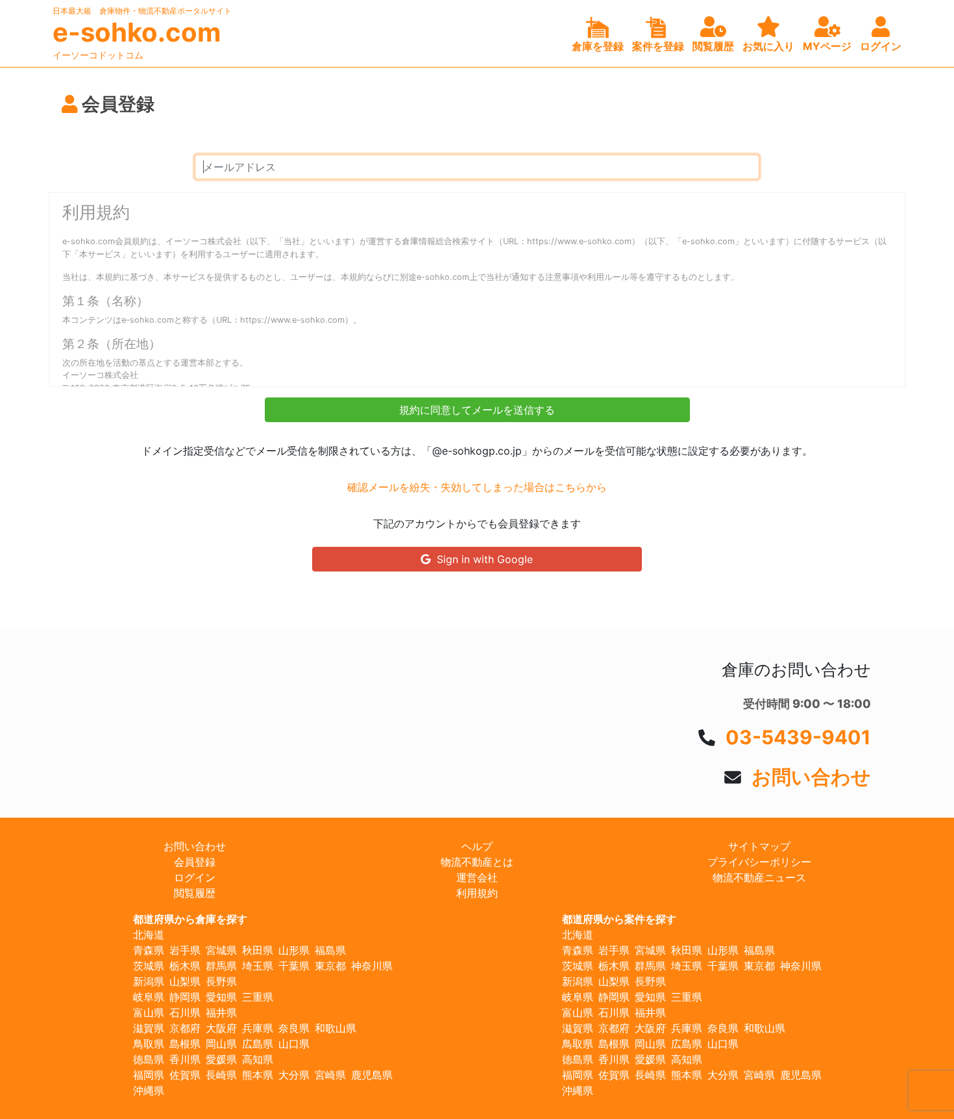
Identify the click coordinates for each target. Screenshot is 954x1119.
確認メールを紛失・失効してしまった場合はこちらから (477, 487)
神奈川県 (372, 965)
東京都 (330, 965)
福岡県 (148, 1074)
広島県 (257, 1043)
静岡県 (185, 996)
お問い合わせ (811, 776)
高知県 (257, 1059)
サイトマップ (759, 846)
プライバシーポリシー (759, 861)
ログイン (194, 877)
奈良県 (294, 1028)
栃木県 (185, 965)
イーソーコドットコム (98, 54)
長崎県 (221, 1074)
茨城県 (148, 965)
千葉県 (294, 965)
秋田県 (257, 950)
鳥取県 (148, 1043)
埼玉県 (257, 965)
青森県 (148, 950)
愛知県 (221, 996)
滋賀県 (148, 1028)
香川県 (185, 1059)
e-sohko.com (137, 32)
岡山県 (221, 1043)
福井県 (221, 1012)
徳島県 (148, 1059)
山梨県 (185, 981)
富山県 (148, 1012)
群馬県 (221, 965)
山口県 (294, 1043)
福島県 (330, 950)
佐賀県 (185, 1074)
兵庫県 (257, 1028)
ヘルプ (477, 846)
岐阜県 (148, 996)
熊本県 (257, 1074)
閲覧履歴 (194, 892)
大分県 (294, 1074)
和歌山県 (335, 1028)
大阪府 (221, 1028)
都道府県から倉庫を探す (190, 918)
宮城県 (221, 950)
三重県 (257, 996)
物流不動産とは (477, 861)
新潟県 (148, 981)
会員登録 (194, 861)
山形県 (294, 950)
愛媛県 (221, 1059)
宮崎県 (330, 1074)
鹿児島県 (372, 1074)
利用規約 (477, 892)
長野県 (221, 981)
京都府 (185, 1028)
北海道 (148, 934)
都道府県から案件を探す (619, 918)
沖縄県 (148, 1090)
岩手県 (185, 950)
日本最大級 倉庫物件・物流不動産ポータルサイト (142, 11)
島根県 (185, 1043)
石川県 (185, 1012)
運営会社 (477, 877)
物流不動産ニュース (759, 877)
